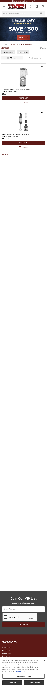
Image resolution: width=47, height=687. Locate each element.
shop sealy (23, 37)
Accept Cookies (34, 683)
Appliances (14, 44)
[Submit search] (41, 13)
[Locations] (30, 6)
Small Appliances (26, 44)
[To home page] (17, 6)
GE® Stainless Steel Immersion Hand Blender (16, 134)
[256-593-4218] (37, 6)
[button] (3, 6)
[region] (23, 672)
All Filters (13, 58)
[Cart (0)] (43, 6)
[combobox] (35, 58)
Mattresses (6, 653)
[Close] (44, 660)
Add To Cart (23, 98)
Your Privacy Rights (23, 676)
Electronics (6, 656)
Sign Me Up (23, 624)
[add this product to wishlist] (42, 67)
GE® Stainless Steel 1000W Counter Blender (16, 90)
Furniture (6, 650)
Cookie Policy (20, 671)
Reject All (12, 683)
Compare (25, 102)
